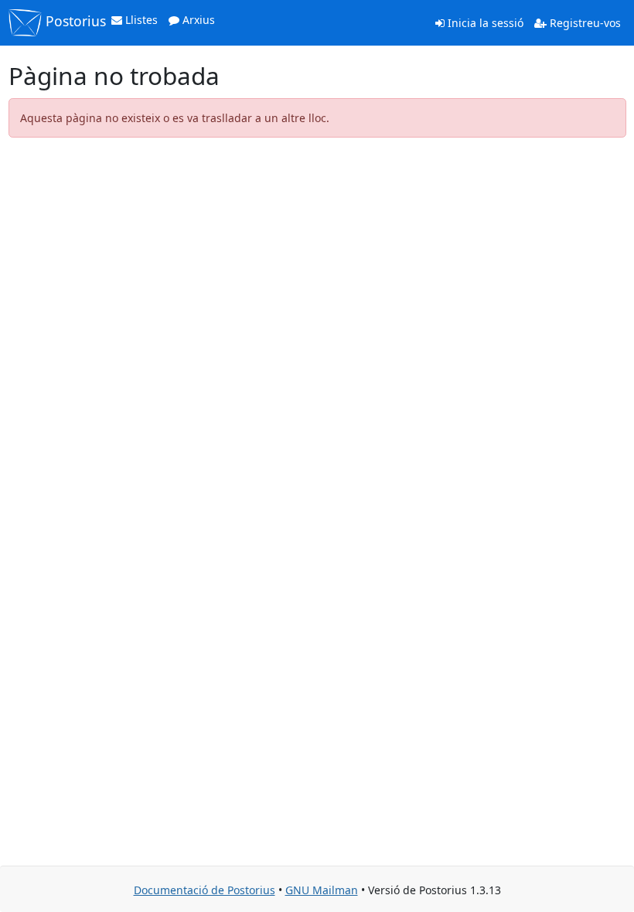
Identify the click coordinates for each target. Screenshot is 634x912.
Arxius (197, 19)
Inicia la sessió (484, 22)
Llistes (140, 19)
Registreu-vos (584, 22)
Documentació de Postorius (204, 890)
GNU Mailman (321, 890)
